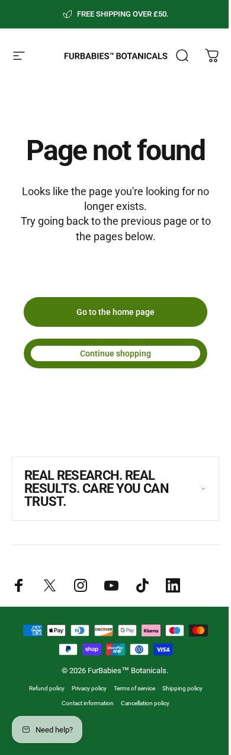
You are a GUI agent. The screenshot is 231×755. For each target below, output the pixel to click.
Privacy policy (84, 688)
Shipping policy (178, 688)
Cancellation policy (141, 703)
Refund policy (42, 688)
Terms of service (129, 688)
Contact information (83, 703)
